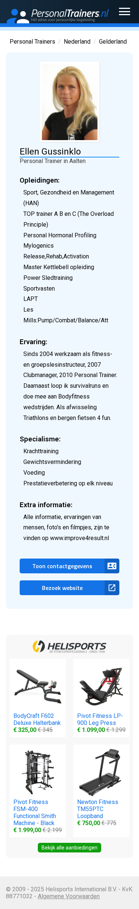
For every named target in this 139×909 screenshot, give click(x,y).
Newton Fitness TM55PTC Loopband (97, 812)
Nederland (77, 41)
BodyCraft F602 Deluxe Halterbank (37, 722)
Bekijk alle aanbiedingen (69, 848)
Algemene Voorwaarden (69, 896)
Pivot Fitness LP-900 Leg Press (101, 722)
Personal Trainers (32, 41)
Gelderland (113, 41)
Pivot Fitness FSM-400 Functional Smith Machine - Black (37, 816)
